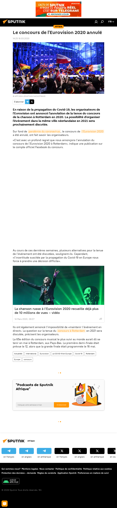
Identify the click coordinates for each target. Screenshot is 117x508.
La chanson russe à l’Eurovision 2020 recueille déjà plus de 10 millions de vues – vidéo (57, 311)
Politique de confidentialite (68, 468)
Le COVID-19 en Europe (61, 353)
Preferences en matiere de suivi (93, 473)
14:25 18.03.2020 (21, 38)
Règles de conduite (46, 473)
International (31, 353)
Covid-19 (78, 353)
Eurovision (44, 353)
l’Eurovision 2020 (92, 131)
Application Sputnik (66, 473)
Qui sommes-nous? (11, 468)
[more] (101, 319)
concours (28, 359)
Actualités (18, 353)
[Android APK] (10, 481)
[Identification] (96, 22)
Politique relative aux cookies (97, 468)
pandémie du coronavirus (44, 131)
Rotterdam (90, 353)
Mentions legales (30, 468)
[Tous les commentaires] (5, 504)
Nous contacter (46, 468)
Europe (17, 359)
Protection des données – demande (19, 473)
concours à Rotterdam (71, 330)
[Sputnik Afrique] (15, 24)
